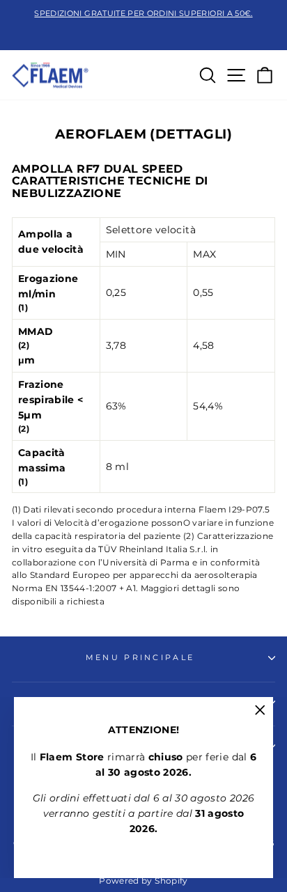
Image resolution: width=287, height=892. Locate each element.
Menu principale (140, 657)
